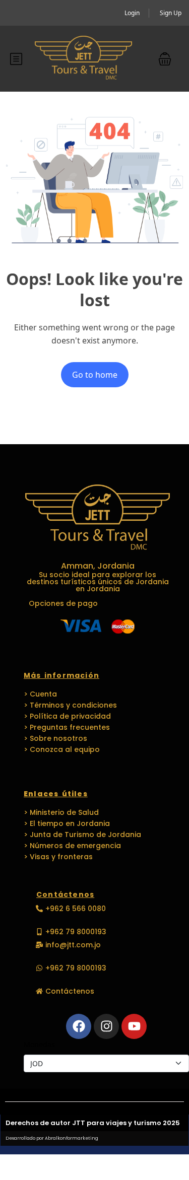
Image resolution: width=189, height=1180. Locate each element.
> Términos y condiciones (70, 705)
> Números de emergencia (72, 846)
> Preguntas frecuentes (67, 727)
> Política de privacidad (67, 716)
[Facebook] (78, 1026)
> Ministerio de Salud (61, 812)
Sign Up (170, 13)
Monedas (39, 1044)
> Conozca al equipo (62, 749)
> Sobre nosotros (55, 738)
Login (132, 13)
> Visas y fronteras (58, 857)
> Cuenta (40, 694)
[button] (164, 58)
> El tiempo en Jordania (67, 823)
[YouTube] (134, 1026)
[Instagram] (106, 1026)
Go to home (94, 374)
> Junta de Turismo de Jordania (82, 834)
